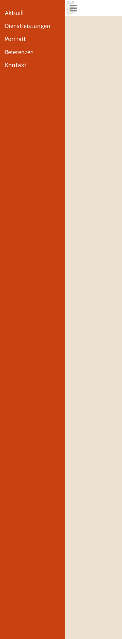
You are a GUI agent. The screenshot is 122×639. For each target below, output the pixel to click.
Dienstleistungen (27, 26)
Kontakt (16, 65)
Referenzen (19, 52)
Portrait (15, 39)
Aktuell (14, 13)
